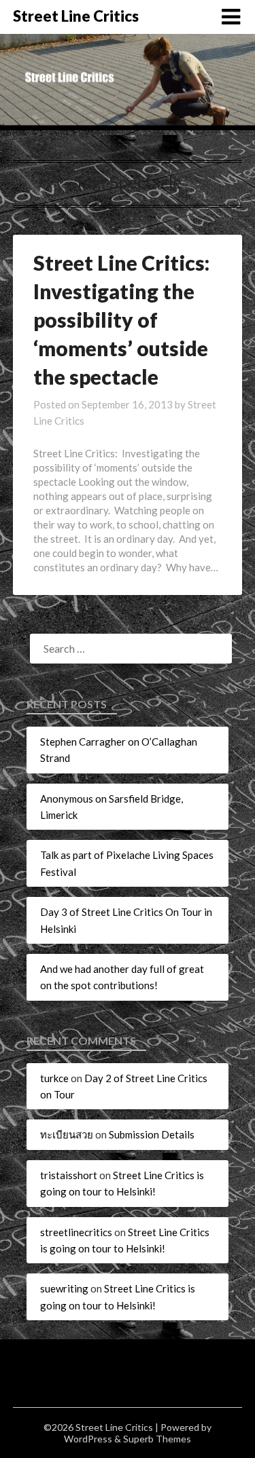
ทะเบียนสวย (66, 1134)
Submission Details (151, 1134)
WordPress (88, 1438)
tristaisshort (68, 1175)
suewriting (64, 1288)
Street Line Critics (76, 16)
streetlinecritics (76, 1232)
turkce (54, 1078)
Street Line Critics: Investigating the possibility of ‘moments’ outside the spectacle (121, 319)
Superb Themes (157, 1438)
